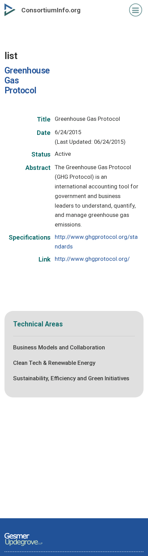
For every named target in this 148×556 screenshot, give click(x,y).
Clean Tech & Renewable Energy (54, 362)
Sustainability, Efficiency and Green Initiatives (71, 378)
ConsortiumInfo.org (51, 10)
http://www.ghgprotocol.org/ (92, 258)
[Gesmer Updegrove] (23, 546)
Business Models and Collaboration (59, 347)
